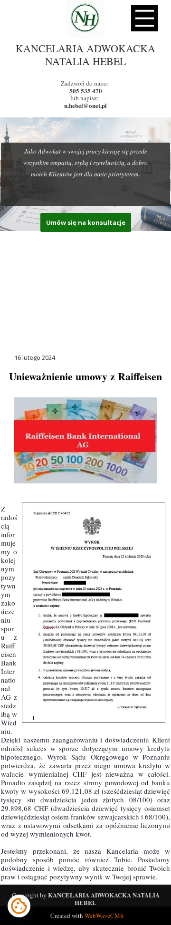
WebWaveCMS (104, 915)
